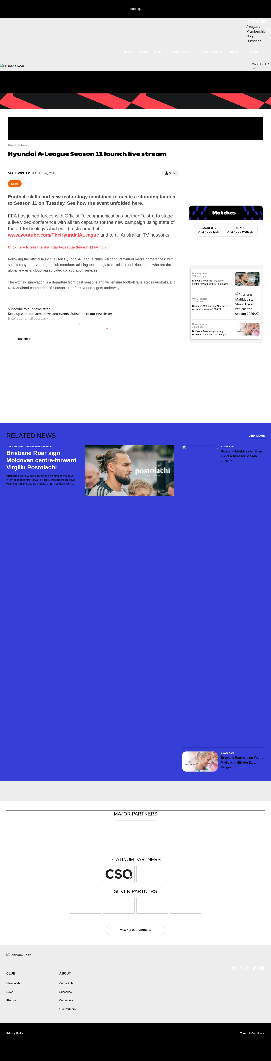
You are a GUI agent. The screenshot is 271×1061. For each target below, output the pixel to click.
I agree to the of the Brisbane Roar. (46, 324)
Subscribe (24, 339)
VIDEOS (143, 52)
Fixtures (11, 1000)
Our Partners (67, 1009)
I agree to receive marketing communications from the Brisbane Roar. (60, 329)
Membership (14, 983)
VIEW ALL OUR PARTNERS (135, 930)
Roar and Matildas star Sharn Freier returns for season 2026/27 (242, 456)
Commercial (209, 52)
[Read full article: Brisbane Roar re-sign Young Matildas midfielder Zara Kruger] (247, 329)
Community (181, 52)
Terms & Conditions (252, 1033)
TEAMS (158, 52)
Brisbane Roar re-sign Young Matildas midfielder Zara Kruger (242, 762)
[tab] (208, 230)
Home (12, 145)
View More (257, 435)
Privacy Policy (40, 324)
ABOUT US (257, 52)
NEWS (128, 52)
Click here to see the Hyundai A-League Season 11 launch (57, 247)
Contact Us (66, 983)
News (25, 145)
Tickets (234, 52)
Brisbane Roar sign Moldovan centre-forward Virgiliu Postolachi (41, 460)
